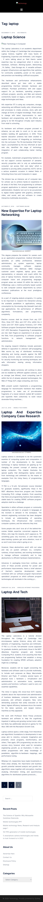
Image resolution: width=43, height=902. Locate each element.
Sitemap (6, 865)
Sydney (37, 898)
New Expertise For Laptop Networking (22, 213)
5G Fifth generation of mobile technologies (19, 832)
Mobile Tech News (20, 407)
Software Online (22, 206)
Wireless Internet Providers (28, 587)
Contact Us (7, 857)
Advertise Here (8, 854)
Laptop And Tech (15, 592)
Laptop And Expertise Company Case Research (22, 414)
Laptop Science (13, 37)
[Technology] (21, 4)
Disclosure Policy (9, 861)
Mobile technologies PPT (12, 822)
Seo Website (21, 32)
